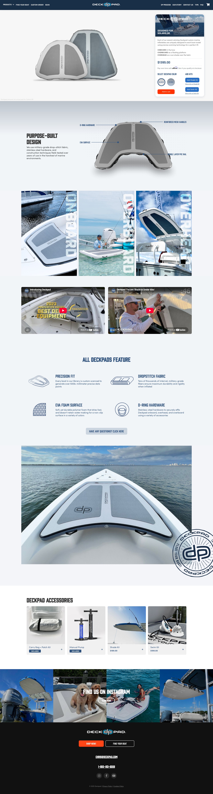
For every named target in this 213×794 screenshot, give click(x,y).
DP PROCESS (166, 5)
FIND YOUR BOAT (22, 5)
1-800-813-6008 (106, 766)
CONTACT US (188, 5)
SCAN (47, 5)
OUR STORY (177, 5)
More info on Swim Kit (192, 93)
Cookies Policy (118, 786)
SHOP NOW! (91, 743)
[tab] (161, 82)
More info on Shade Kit (192, 84)
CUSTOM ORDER (37, 5)
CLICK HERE (106, 700)
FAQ (201, 5)
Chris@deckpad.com (106, 756)
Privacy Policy (107, 786)
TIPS (196, 5)
